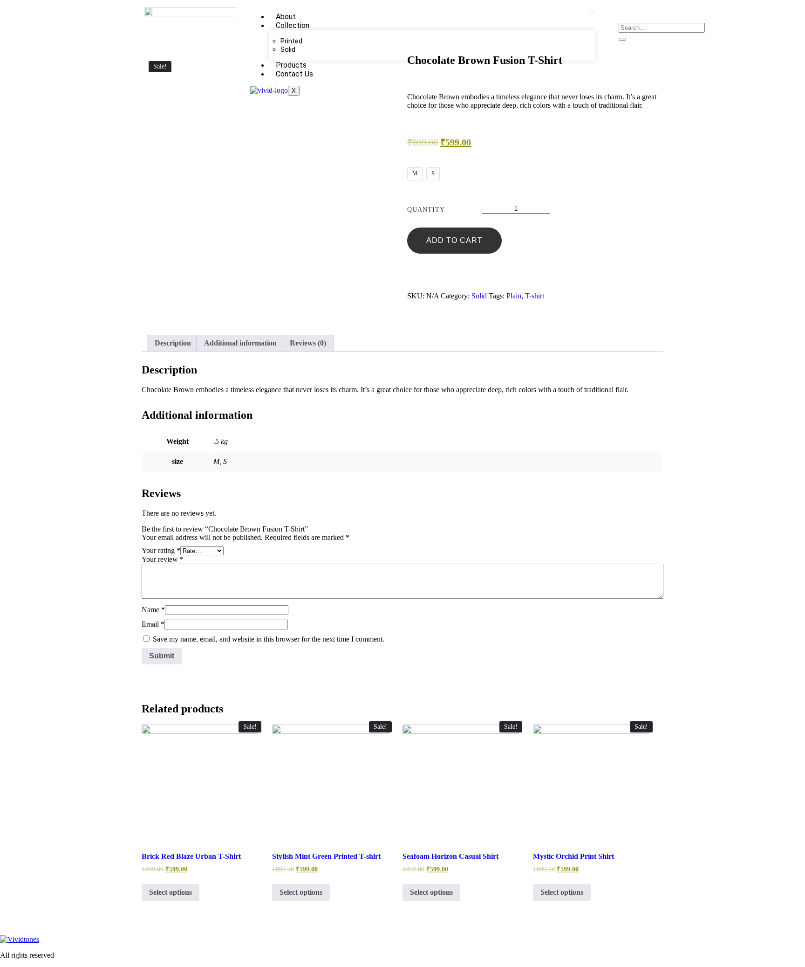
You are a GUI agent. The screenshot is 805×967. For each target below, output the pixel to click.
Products (291, 65)
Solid (287, 49)
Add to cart (454, 240)
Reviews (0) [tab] (308, 343)
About (286, 16)
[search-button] (622, 39)
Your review (163, 559)
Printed (291, 41)
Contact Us (294, 73)
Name (153, 610)
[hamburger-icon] (592, 12)
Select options (170, 892)
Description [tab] (173, 343)
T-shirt (534, 296)
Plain (513, 296)
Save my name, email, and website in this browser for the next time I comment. (268, 639)
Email (153, 624)
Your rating (161, 550)
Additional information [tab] (240, 343)
